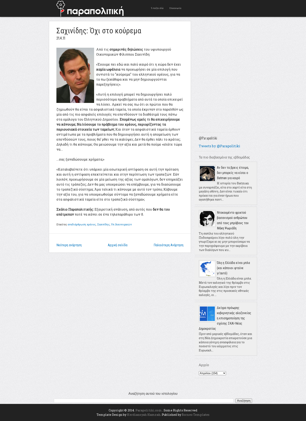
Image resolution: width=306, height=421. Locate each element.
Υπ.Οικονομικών (121, 224)
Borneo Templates (195, 415)
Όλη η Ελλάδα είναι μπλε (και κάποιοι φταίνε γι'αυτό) (233, 268)
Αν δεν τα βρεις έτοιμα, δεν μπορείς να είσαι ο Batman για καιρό (233, 173)
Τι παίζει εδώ (157, 8)
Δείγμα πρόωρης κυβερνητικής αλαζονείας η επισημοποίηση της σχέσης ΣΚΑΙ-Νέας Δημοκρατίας (225, 318)
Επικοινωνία (175, 8)
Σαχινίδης (103, 224)
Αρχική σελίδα (117, 245)
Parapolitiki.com (149, 410)
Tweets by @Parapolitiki (219, 146)
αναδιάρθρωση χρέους (82, 224)
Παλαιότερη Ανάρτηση (168, 245)
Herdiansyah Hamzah (143, 415)
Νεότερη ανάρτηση (69, 245)
